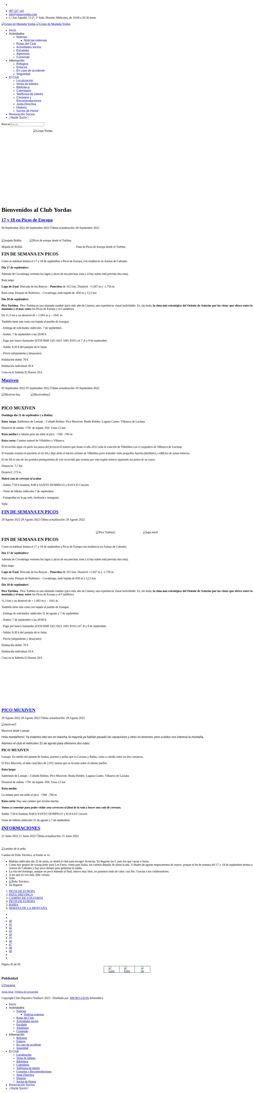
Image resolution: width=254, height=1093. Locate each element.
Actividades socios (28, 47)
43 (10, 931)
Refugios (22, 63)
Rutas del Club (26, 43)
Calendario (23, 90)
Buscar (5, 124)
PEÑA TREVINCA (21, 894)
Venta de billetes (27, 84)
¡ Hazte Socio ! (18, 117)
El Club (14, 77)
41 (10, 924)
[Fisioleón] (8, 985)
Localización (24, 80)
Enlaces (21, 67)
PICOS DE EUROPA (22, 891)
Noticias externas (35, 40)
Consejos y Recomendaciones (28, 99)
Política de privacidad (26, 991)
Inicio (12, 30)
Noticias (21, 37)
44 (10, 934)
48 (10, 947)
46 (10, 941)
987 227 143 (16, 10)
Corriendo (23, 57)
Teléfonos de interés (29, 94)
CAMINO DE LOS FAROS (26, 897)
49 (10, 951)
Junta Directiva (26, 104)
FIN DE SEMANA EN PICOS (29, 511)
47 (10, 944)
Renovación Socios (22, 114)
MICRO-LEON (79, 998)
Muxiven (9, 380)
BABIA (13, 904)
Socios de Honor (27, 110)
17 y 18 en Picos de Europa (27, 219)
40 (10, 921)
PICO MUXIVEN (18, 710)
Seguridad (23, 74)
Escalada (22, 50)
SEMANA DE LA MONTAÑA (28, 908)
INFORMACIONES (20, 828)
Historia (21, 107)
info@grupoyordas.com (23, 14)
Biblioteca (23, 87)
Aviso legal (7, 991)
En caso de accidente (30, 70)
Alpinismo (23, 53)
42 (10, 927)
